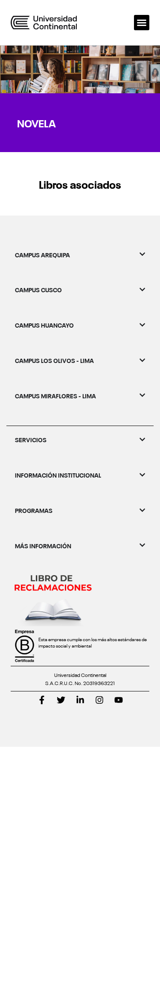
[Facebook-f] (41, 699)
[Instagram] (99, 699)
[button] (141, 22)
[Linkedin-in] (80, 699)
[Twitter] (61, 699)
